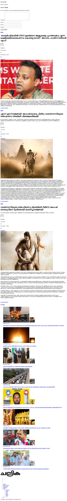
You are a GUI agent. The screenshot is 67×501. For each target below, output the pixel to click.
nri (3, 497)
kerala (7, 494)
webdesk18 (3, 138)
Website (2, 27)
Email (2, 24)
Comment (3, 20)
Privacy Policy (6, 485)
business (7, 490)
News (4, 488)
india (7, 493)
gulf (6, 492)
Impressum (5, 486)
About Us (5, 487)
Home (4, 484)
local (7, 495)
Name (2, 22)
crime (7, 491)
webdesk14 (3, 59)
